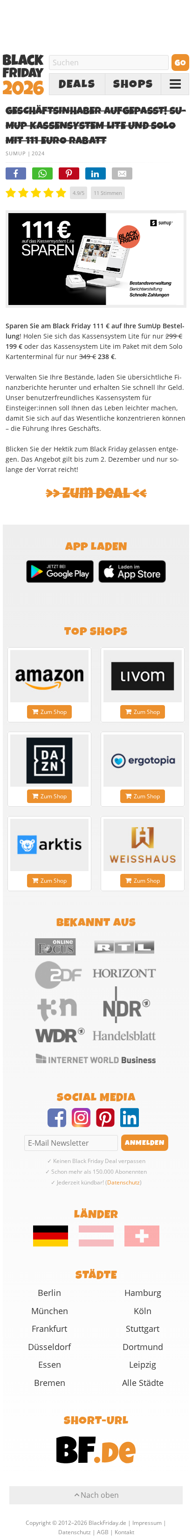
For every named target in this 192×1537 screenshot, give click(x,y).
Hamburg (142, 1292)
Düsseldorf (49, 1346)
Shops (133, 84)
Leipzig (142, 1364)
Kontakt (124, 1532)
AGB (103, 1532)
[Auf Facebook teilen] (16, 173)
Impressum (147, 1523)
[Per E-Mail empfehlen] (122, 173)
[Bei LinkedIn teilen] (95, 173)
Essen (49, 1364)
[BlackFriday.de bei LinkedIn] (132, 1123)
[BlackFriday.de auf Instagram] (84, 1123)
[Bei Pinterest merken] (69, 173)
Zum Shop (54, 712)
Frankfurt (49, 1328)
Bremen (49, 1382)
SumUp (16, 153)
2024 (38, 153)
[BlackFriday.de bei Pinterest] (108, 1123)
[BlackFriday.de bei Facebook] (60, 1123)
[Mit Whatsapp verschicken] (42, 173)
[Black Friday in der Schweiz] (137, 1244)
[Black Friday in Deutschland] (55, 1244)
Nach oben (100, 1495)
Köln (142, 1310)
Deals (77, 84)
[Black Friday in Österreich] (96, 1244)
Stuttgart (142, 1328)
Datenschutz (123, 1182)
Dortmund (143, 1346)
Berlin (49, 1292)
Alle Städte (143, 1382)
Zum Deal (96, 493)
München (49, 1310)
